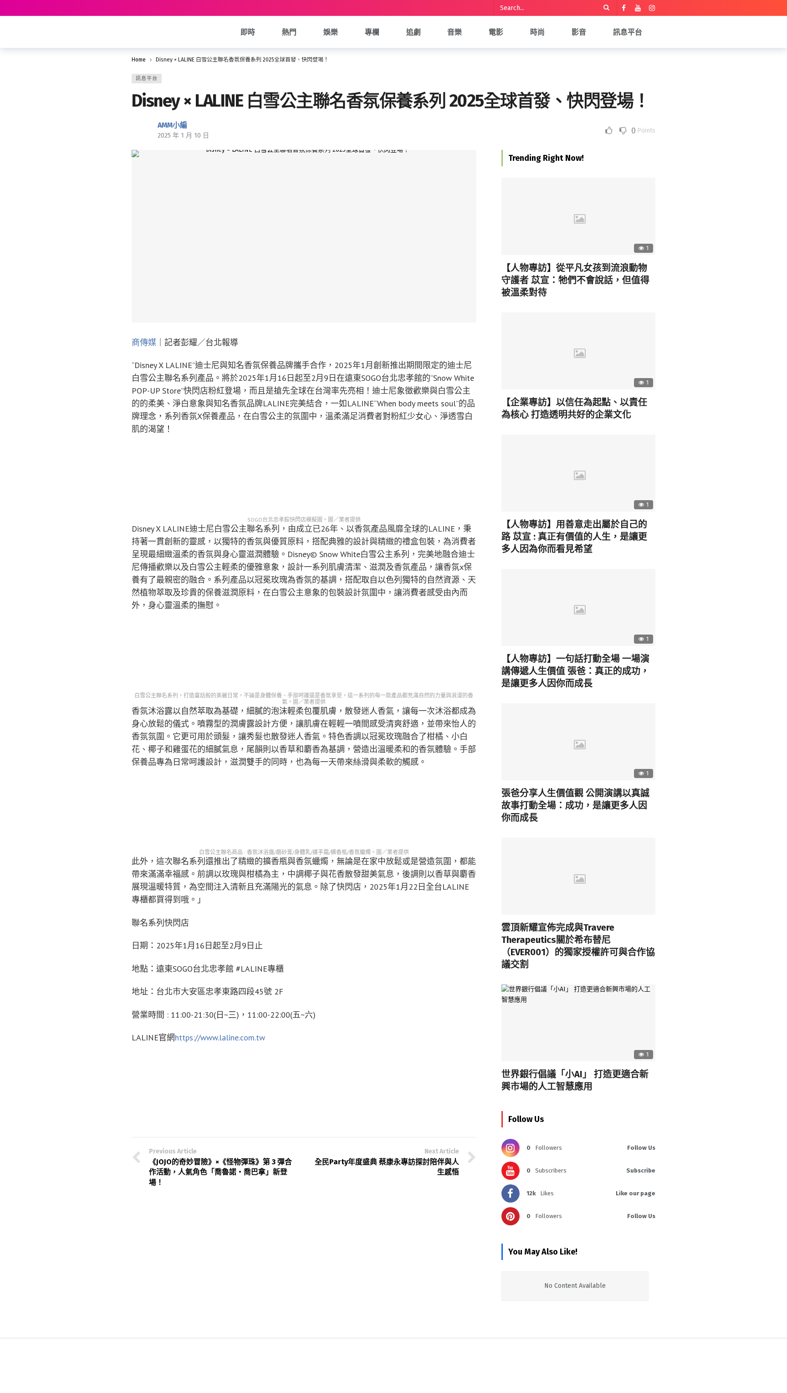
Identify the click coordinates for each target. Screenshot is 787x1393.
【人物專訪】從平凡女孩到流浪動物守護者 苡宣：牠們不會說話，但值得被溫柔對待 (575, 280)
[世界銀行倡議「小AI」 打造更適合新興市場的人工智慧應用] (578, 1022)
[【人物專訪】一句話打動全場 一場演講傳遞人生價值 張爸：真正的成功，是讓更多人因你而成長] (578, 607)
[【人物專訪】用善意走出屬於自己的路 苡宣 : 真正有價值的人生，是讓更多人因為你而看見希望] (578, 473)
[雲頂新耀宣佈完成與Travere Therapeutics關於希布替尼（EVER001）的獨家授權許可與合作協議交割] (578, 876)
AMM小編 (172, 125)
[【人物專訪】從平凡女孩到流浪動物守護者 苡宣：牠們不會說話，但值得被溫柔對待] (578, 216)
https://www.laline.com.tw (220, 1037)
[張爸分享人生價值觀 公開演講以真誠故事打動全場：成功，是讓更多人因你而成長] (578, 741)
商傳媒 (144, 342)
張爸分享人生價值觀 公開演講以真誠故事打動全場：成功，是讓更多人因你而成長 (575, 805)
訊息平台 (147, 79)
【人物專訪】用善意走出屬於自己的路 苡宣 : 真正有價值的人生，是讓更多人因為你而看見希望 (574, 536)
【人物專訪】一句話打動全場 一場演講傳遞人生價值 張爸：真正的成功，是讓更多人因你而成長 (575, 671)
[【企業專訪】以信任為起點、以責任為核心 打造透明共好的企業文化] (578, 350)
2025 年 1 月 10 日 (183, 135)
